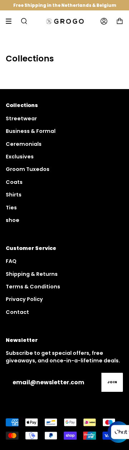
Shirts (14, 194)
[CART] (119, 21)
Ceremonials (24, 144)
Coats (14, 182)
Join (112, 382)
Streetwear (21, 118)
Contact (17, 312)
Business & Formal (31, 131)
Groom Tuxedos (27, 169)
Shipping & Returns (32, 274)
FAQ (11, 261)
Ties (11, 207)
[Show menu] (11, 21)
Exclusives (20, 156)
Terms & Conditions (33, 286)
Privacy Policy (24, 299)
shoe (12, 220)
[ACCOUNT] (104, 21)
